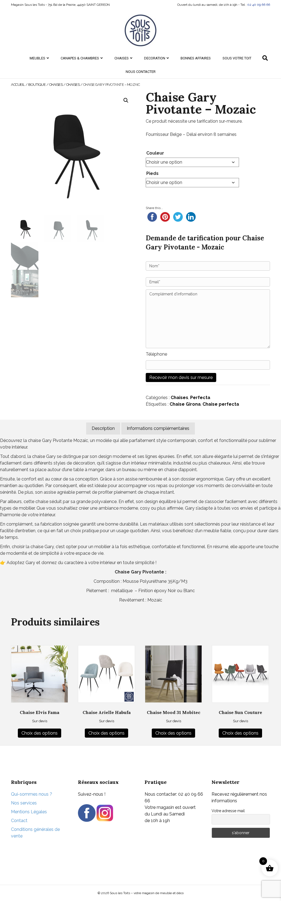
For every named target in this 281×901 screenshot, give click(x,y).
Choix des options (39, 733)
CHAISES (121, 58)
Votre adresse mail (228, 811)
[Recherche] (265, 58)
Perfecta (200, 397)
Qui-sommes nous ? (31, 794)
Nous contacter (141, 72)
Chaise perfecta (221, 404)
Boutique (37, 85)
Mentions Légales (29, 811)
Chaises (73, 85)
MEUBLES (37, 58)
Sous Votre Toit (237, 58)
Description (103, 428)
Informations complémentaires (158, 428)
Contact (19, 820)
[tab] (103, 428)
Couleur (155, 153)
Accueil (18, 85)
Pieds (152, 173)
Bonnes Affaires (196, 58)
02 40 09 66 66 (258, 5)
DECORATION (154, 58)
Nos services (24, 803)
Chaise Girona (185, 404)
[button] (126, 100)
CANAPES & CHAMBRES (80, 58)
